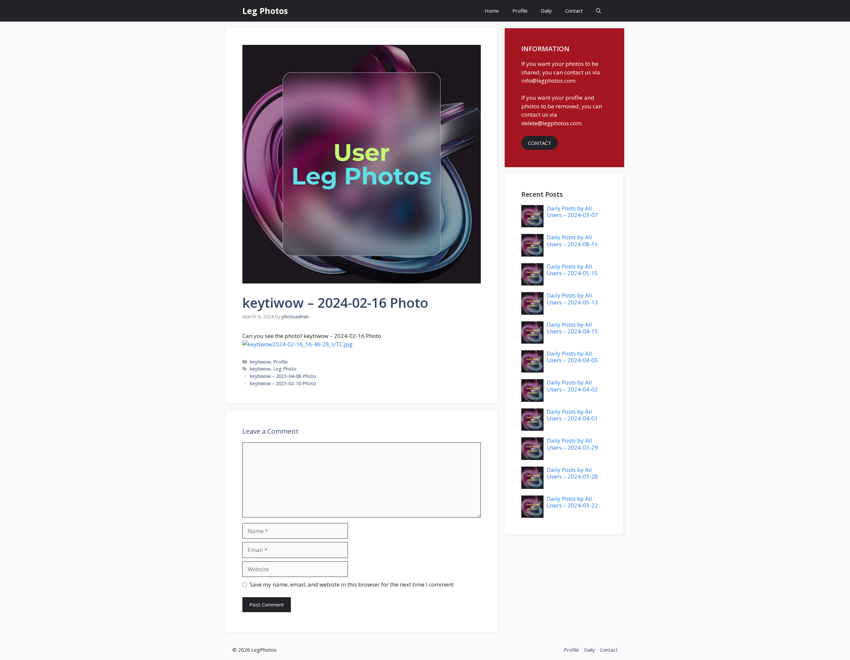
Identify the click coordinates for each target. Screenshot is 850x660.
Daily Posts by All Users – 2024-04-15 (572, 328)
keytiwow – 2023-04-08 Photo (283, 376)
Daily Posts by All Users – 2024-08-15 (572, 240)
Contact (574, 10)
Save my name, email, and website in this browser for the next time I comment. (352, 584)
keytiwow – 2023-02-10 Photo (283, 383)
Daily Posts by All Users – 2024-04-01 (572, 415)
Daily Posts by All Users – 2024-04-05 (572, 357)
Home (492, 10)
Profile (520, 10)
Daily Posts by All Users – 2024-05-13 (572, 298)
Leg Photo (285, 369)
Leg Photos (265, 10)
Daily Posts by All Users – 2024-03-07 (572, 211)
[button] (598, 11)
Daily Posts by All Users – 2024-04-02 (572, 386)
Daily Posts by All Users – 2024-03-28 (572, 473)
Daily (546, 10)
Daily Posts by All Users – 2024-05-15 (572, 270)
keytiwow (260, 362)
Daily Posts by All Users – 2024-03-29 (572, 444)
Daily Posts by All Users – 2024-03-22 (572, 502)
